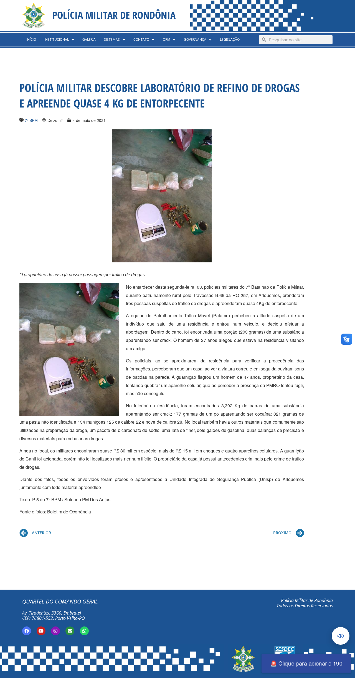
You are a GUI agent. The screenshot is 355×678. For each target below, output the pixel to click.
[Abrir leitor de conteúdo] (340, 636)
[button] (59, 39)
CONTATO (141, 39)
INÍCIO (31, 39)
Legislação (230, 39)
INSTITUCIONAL (56, 39)
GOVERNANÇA (195, 39)
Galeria (89, 39)
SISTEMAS (112, 39)
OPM (166, 39)
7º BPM (31, 120)
